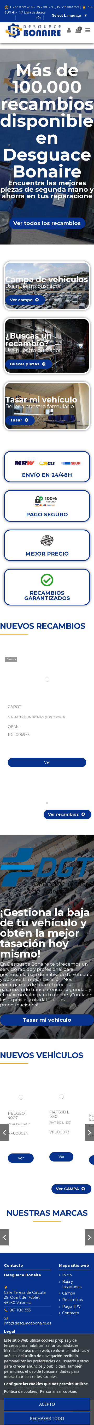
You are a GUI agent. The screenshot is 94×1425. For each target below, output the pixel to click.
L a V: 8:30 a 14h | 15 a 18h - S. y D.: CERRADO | (45, 7)
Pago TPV (71, 1306)
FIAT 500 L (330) (59, 1114)
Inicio (67, 1275)
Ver (47, 762)
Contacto (70, 1313)
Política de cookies (20, 1391)
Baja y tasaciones (71, 1284)
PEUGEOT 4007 (17, 1115)
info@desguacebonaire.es (27, 1323)
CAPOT (14, 706)
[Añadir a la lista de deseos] (85, 664)
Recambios (72, 1299)
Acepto (47, 1404)
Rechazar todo (47, 1418)
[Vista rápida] (85, 673)
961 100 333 (20, 1310)
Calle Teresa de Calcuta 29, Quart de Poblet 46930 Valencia (25, 1297)
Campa (68, 1293)
